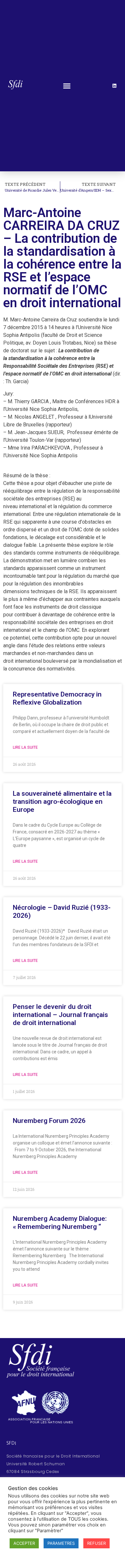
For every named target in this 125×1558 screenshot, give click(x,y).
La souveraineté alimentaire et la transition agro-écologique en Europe (62, 801)
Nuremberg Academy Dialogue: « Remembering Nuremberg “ (60, 1222)
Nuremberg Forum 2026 (49, 1121)
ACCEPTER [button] (24, 1543)
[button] (67, 86)
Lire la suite (25, 747)
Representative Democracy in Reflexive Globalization (57, 698)
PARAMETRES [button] (61, 1543)
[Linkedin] (114, 85)
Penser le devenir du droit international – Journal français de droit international (60, 1015)
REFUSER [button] (96, 1543)
